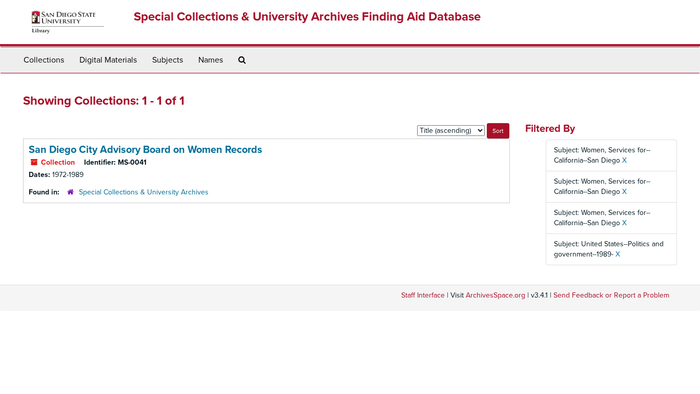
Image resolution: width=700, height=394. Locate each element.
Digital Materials (108, 60)
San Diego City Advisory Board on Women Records (145, 150)
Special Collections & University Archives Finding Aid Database (307, 16)
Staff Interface (423, 295)
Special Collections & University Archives (144, 192)
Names (210, 60)
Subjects (167, 60)
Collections (44, 60)
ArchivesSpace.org (495, 295)
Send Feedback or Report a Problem (611, 295)
